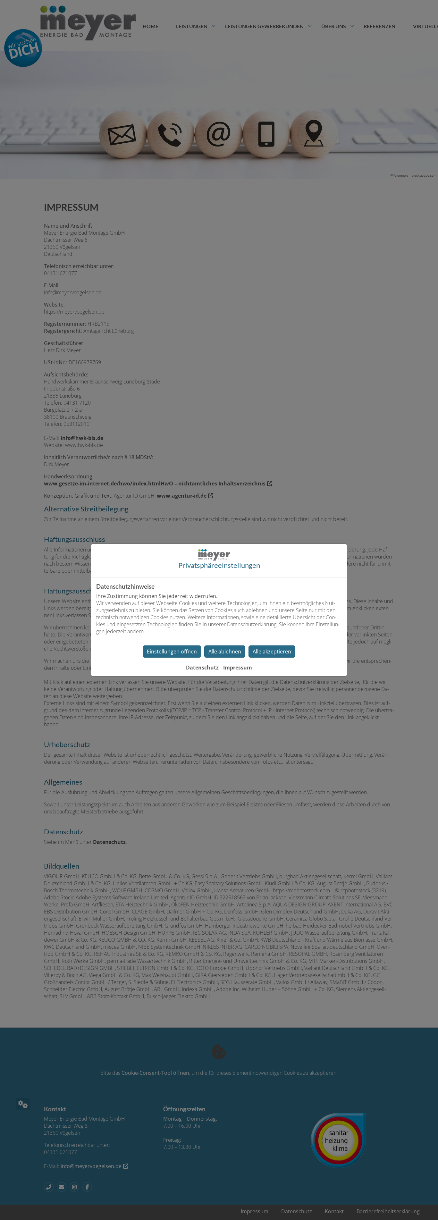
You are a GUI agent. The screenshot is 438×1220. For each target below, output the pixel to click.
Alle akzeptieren (272, 651)
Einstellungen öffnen (172, 651)
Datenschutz (202, 667)
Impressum (237, 667)
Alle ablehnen (224, 651)
